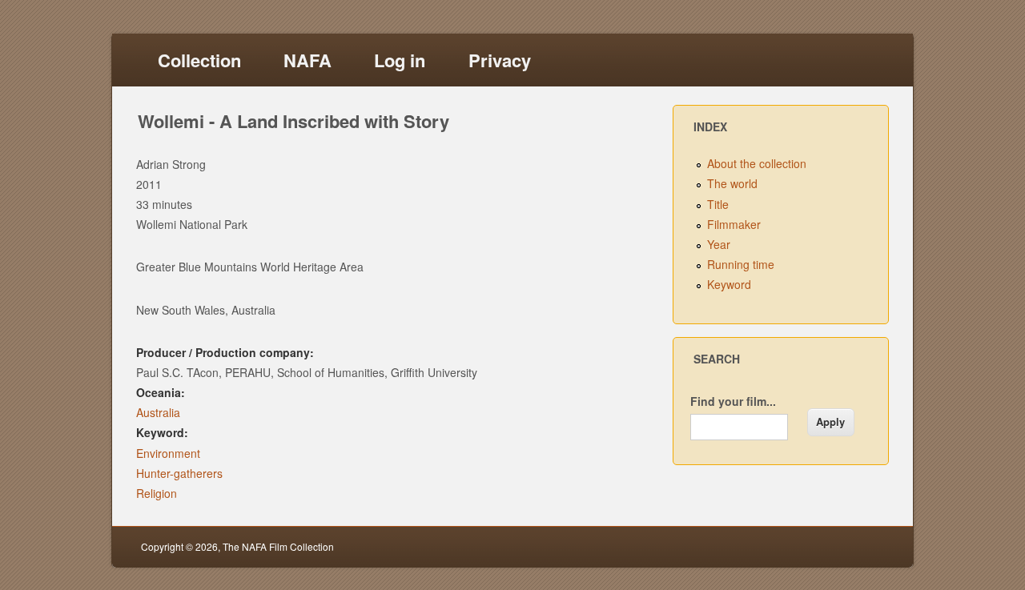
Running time (740, 264)
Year (718, 244)
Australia (158, 412)
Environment (168, 453)
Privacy (499, 60)
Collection (199, 60)
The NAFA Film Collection (278, 546)
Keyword (729, 284)
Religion (156, 493)
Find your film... (733, 401)
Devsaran (863, 546)
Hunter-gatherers (179, 473)
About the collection (756, 163)
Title (718, 204)
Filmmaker (734, 224)
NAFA (307, 60)
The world (732, 183)
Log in (399, 60)
